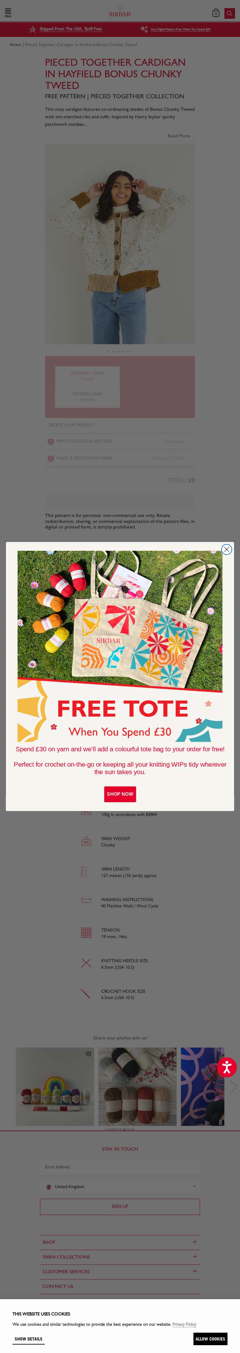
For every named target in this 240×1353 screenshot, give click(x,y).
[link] (120, 646)
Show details (28, 1338)
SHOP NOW (120, 794)
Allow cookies (210, 1338)
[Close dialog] (227, 549)
